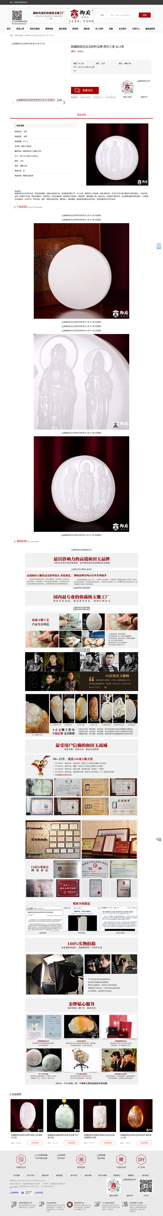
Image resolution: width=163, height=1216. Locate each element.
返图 (111, 29)
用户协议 (74, 1175)
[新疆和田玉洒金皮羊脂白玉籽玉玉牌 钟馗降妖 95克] (99, 1115)
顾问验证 (145, 1175)
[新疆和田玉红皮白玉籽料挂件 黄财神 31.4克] (136, 1115)
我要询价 (88, 90)
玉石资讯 (122, 29)
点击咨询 (35, 1143)
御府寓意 (59, 1175)
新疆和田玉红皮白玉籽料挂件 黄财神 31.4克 (135, 1136)
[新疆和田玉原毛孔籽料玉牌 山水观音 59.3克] (27, 1115)
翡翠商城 (49, 29)
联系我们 (116, 1175)
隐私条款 (88, 1175)
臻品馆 (87, 29)
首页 (9, 29)
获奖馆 (75, 29)
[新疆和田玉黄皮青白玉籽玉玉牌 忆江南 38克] (63, 1115)
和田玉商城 (34, 29)
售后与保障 (102, 1175)
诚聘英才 (131, 1175)
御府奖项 (45, 1175)
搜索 (145, 15)
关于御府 (16, 1175)
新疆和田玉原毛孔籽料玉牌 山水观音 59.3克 (26, 1136)
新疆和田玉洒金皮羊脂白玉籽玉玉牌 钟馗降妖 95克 (99, 1136)
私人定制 (99, 29)
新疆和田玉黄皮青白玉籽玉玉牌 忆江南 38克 (63, 1136)
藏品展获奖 (150, 29)
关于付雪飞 (31, 1175)
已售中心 (136, 29)
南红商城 (62, 29)
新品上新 (20, 29)
